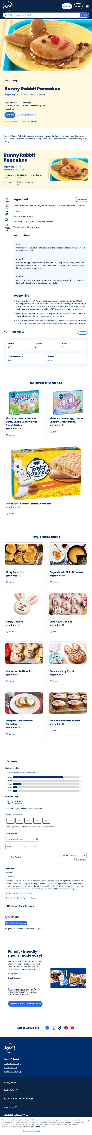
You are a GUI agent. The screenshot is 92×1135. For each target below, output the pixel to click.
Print (7, 215)
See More (82, 331)
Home (7, 80)
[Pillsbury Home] (8, 6)
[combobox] (43, 15)
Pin (7, 208)
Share (7, 220)
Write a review (29, 94)
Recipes (16, 80)
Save (11, 115)
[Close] (88, 1120)
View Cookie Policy (38, 1126)
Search (84, 15)
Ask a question (41, 94)
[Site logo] (10, 1048)
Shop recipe (82, 199)
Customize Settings (31, 1131)
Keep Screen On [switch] (7, 228)
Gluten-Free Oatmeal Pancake (45, 316)
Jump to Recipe (28, 115)
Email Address (15, 978)
